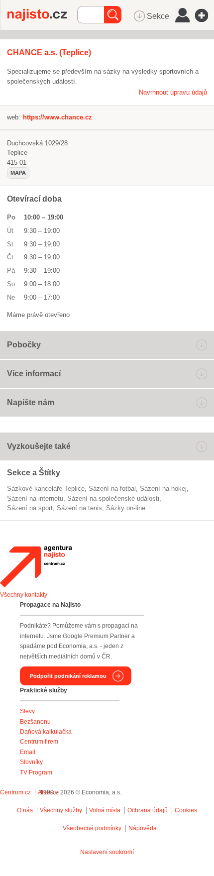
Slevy (27, 711)
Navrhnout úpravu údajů (173, 92)
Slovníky (31, 762)
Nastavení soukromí (107, 852)
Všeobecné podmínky (92, 828)
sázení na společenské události (113, 498)
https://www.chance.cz (57, 117)
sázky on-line (125, 508)
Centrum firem (39, 741)
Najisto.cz (42, 14)
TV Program (36, 772)
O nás (25, 810)
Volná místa (104, 810)
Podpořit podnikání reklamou (68, 676)
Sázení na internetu (35, 498)
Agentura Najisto (36, 566)
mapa (18, 173)
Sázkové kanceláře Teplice (46, 488)
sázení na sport (30, 508)
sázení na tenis (79, 508)
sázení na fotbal (112, 488)
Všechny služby (62, 810)
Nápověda (142, 828)
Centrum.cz (15, 792)
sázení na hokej (163, 488)
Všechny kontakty (23, 594)
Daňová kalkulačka (46, 731)
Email (27, 752)
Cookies (186, 810)
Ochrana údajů (147, 810)
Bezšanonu (35, 721)
